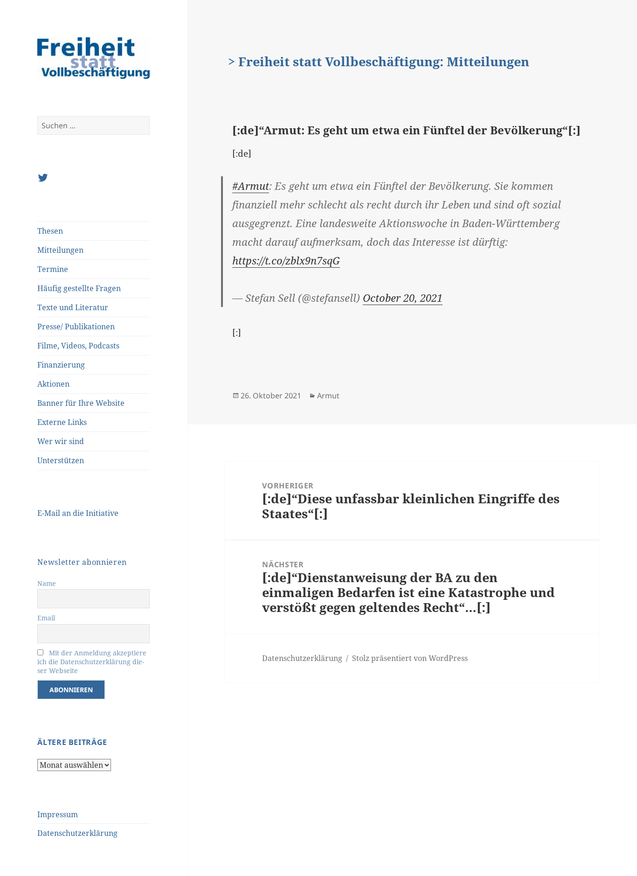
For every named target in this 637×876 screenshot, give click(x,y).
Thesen (50, 231)
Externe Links (62, 422)
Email (46, 617)
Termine (52, 269)
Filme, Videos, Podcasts (78, 346)
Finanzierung (61, 365)
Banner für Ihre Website (81, 403)
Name (46, 583)
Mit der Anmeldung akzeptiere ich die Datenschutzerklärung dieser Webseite (91, 661)
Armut (328, 395)
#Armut (250, 186)
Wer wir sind (60, 441)
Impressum (57, 814)
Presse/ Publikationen (76, 326)
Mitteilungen (60, 250)
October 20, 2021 (403, 298)
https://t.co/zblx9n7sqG (286, 260)
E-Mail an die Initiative (77, 513)
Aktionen (53, 384)
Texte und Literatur (72, 307)
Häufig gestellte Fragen (79, 288)
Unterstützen (60, 460)
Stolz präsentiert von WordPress (410, 658)
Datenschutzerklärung (77, 833)
